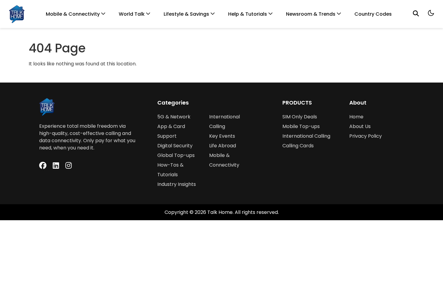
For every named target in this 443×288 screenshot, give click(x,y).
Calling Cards (298, 145)
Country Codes (373, 14)
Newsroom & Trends (310, 14)
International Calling (306, 136)
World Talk (132, 14)
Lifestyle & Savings (186, 14)
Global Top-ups (176, 155)
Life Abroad (222, 145)
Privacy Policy (365, 136)
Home (356, 116)
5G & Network (173, 116)
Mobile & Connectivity (73, 14)
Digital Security (175, 145)
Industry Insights (176, 184)
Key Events (222, 136)
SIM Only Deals (299, 116)
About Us (360, 126)
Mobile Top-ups (301, 126)
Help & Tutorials (247, 14)
